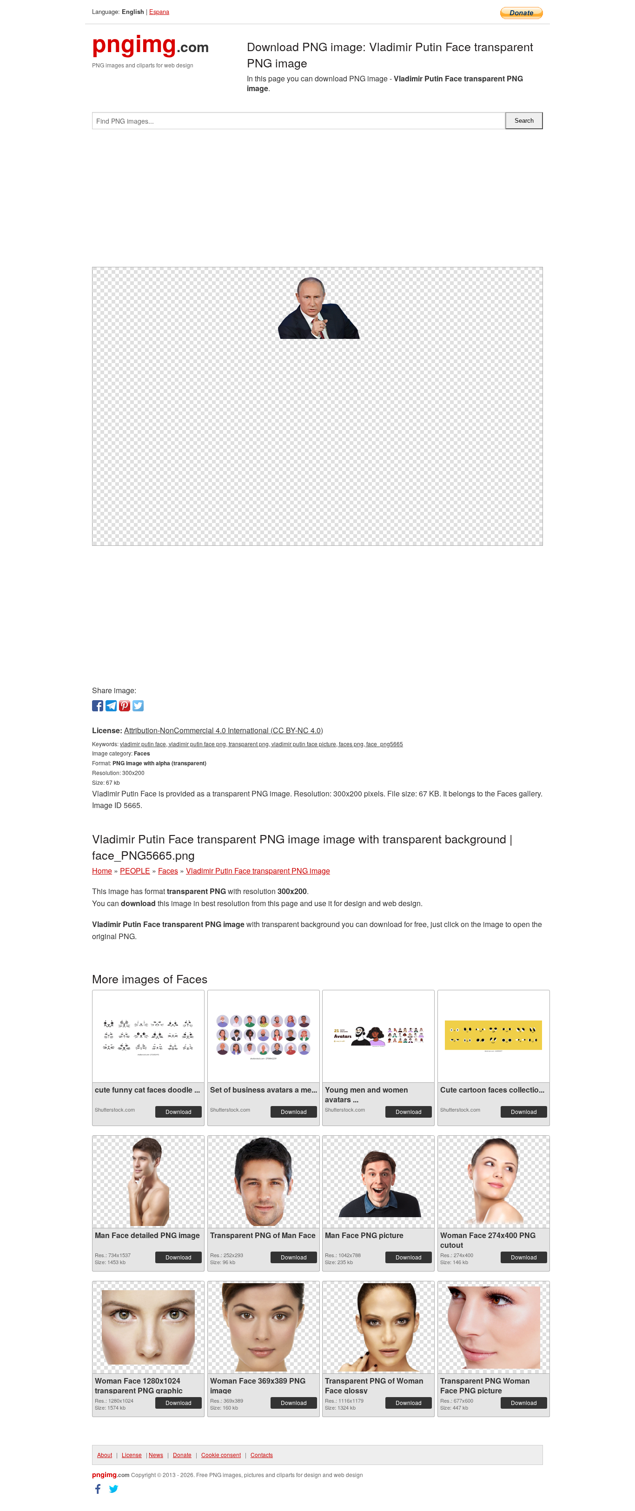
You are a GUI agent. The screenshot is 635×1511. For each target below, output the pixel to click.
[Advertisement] (317, 202)
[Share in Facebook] (97, 705)
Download (178, 1111)
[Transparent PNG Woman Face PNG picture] (493, 1327)
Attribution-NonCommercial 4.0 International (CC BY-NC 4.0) (223, 730)
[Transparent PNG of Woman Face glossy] (378, 1327)
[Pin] (124, 705)
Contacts (262, 1454)
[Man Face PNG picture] (378, 1182)
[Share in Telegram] (111, 705)
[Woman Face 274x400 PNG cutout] (493, 1182)
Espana (159, 11)
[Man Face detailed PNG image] (148, 1182)
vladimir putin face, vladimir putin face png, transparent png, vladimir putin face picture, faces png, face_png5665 (261, 744)
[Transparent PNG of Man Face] (263, 1182)
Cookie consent (221, 1454)
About (104, 1454)
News (156, 1454)
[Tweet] (138, 705)
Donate (182, 1454)
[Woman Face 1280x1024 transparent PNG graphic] (148, 1327)
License (132, 1454)
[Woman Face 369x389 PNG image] (263, 1327)
